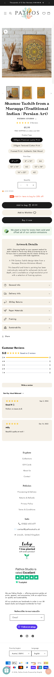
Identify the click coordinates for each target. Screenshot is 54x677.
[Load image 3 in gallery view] (41, 92)
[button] (5, 13)
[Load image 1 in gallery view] (12, 92)
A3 (26, 166)
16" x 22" (22, 172)
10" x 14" (14, 166)
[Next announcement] (49, 3)
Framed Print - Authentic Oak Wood (27, 151)
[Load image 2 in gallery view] (27, 92)
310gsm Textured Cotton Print (27, 145)
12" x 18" (39, 166)
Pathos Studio (25, 119)
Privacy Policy (27, 503)
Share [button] (7, 336)
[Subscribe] (41, 617)
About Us (27, 470)
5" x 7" (15, 161)
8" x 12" (29, 161)
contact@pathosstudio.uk (28, 529)
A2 (34, 172)
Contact (27, 476)
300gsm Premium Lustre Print (27, 140)
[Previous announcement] (5, 3)
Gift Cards (27, 464)
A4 (40, 161)
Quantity (27, 180)
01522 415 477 (28, 523)
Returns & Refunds (27, 497)
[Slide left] (3, 93)
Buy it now (27, 220)
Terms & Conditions (27, 509)
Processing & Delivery (27, 492)
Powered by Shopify (35, 672)
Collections (27, 458)
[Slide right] (51, 93)
